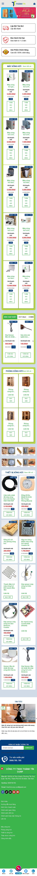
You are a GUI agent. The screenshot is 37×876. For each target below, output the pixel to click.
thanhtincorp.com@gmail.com (16, 787)
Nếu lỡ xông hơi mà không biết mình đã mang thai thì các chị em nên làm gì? (18, 726)
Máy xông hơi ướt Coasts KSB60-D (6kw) (10, 229)
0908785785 (12, 783)
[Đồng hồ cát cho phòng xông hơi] (10, 528)
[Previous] (4, 341)
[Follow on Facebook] (3, 792)
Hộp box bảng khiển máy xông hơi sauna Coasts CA (27, 542)
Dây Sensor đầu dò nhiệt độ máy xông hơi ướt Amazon (10, 336)
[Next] (33, 341)
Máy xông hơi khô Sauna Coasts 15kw (10, 277)
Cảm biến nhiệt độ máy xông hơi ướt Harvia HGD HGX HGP (9, 498)
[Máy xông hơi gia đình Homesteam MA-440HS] (10, 76)
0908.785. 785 (15, 760)
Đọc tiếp (10, 400)
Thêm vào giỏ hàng (10, 106)
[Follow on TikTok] (6, 792)
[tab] (10, 317)
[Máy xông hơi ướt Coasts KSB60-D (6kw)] (10, 220)
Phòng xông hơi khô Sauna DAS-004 (26, 390)
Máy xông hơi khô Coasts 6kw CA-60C (26, 181)
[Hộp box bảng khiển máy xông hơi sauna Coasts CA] (27, 528)
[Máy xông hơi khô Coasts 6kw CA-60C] (26, 172)
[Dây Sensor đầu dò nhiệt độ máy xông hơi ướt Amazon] (27, 655)
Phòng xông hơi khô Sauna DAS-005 (10, 390)
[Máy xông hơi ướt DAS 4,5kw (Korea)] (26, 220)
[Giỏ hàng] (34, 3)
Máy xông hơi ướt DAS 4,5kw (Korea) (26, 229)
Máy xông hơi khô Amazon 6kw (10, 181)
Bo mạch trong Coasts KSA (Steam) (27, 623)
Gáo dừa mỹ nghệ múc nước (25, 336)
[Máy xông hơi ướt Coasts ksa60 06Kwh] (26, 124)
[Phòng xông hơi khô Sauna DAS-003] (10, 415)
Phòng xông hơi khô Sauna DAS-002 (26, 425)
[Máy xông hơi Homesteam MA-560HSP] (26, 268)
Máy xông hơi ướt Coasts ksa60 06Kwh (26, 133)
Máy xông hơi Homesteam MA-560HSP (26, 277)
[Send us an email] (10, 792)
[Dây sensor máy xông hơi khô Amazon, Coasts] (10, 610)
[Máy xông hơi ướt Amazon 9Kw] (10, 124)
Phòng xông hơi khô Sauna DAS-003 (10, 425)
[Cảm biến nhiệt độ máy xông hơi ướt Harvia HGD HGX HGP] (10, 483)
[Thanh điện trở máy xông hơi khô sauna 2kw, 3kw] (10, 572)
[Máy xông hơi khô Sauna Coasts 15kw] (10, 268)
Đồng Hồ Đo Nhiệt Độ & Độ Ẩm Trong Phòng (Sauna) (26, 498)
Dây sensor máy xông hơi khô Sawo (27, 586)
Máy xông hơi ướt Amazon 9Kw (10, 133)
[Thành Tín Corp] (18, 3)
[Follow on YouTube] (17, 792)
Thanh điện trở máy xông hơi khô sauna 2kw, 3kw (9, 587)
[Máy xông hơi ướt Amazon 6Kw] (26, 76)
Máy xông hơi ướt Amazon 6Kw (26, 86)
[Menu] (3, 3)
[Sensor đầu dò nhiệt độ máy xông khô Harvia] (10, 655)
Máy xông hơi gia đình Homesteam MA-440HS (11, 86)
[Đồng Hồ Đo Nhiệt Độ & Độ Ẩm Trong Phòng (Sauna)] (27, 483)
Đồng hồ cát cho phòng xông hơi (10, 541)
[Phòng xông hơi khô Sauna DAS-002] (26, 415)
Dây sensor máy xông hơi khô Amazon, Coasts (10, 624)
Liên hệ (10, 395)
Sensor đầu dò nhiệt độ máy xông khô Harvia (10, 668)
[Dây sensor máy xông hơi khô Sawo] (27, 572)
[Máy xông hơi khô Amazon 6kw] (10, 172)
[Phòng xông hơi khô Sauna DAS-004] (26, 381)
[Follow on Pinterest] (14, 792)
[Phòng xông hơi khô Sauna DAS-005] (10, 381)
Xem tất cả (27, 66)
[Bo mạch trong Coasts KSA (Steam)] (27, 610)
